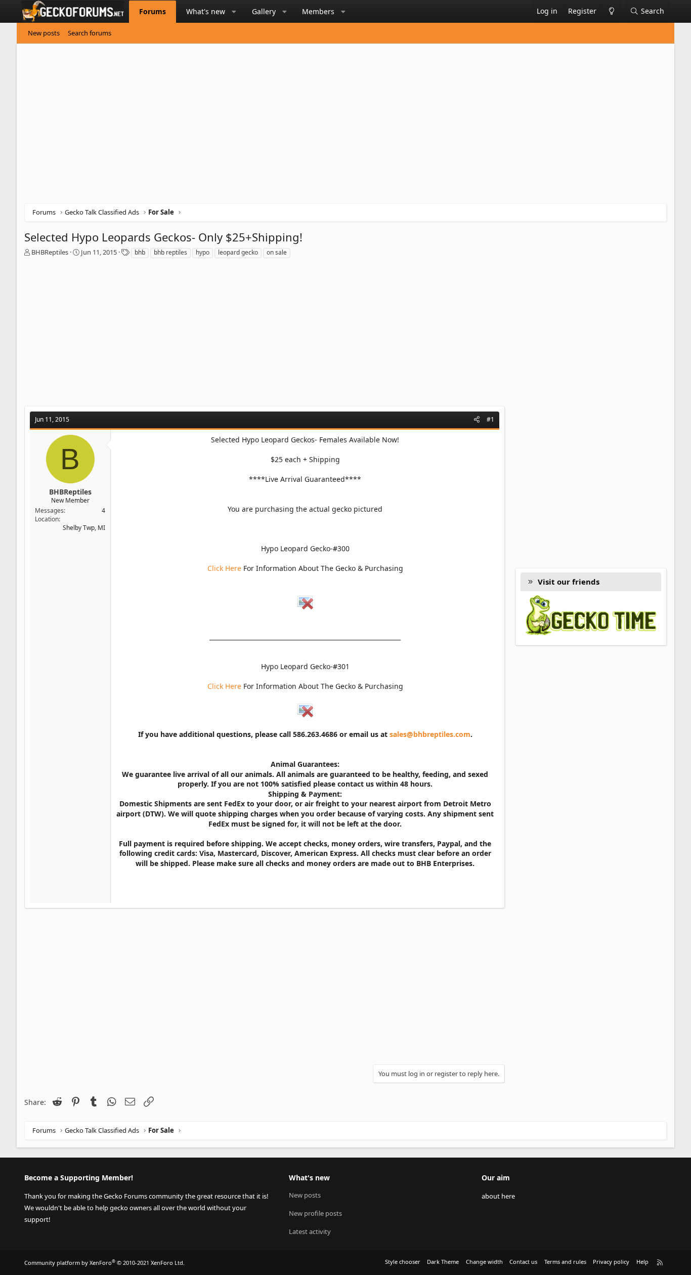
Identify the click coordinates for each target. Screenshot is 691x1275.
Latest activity (310, 1231)
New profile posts (315, 1213)
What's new (205, 11)
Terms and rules (565, 1261)
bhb (140, 252)
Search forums (89, 32)
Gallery (264, 11)
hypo (202, 252)
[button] (234, 12)
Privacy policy (611, 1261)
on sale (277, 252)
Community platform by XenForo (104, 1262)
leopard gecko (238, 252)
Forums (152, 11)
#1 (490, 419)
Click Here (224, 568)
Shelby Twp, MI (84, 527)
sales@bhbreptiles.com (430, 734)
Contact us (523, 1261)
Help (642, 1261)
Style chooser (402, 1261)
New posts (44, 32)
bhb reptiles (170, 252)
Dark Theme (443, 1261)
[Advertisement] (327, 127)
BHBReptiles (49, 252)
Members (318, 11)
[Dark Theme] (611, 11)
